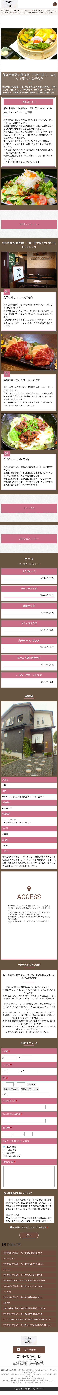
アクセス (6, 1269)
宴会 (49, 863)
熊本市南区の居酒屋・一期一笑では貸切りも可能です (22, 1275)
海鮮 (25, 606)
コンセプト (7, 1292)
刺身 (43, 132)
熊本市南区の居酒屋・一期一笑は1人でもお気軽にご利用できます (27, 1325)
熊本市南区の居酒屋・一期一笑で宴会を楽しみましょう (23, 1264)
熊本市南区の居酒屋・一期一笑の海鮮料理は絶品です (22, 1314)
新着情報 (6, 1303)
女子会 (35, 78)
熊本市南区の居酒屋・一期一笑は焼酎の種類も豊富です (23, 1297)
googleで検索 (11, 1150)
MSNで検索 (10, 1153)
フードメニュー (9, 1258)
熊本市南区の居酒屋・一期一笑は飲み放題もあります (22, 1253)
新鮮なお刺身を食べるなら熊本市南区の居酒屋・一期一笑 (24, 1308)
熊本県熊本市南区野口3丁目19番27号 (29, 1364)
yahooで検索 (11, 1147)
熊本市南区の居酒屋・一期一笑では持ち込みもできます (23, 1286)
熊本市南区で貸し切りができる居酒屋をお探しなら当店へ (24, 1281)
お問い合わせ (30, 1349)
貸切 (45, 996)
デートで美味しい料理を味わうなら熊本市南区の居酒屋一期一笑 (26, 1319)
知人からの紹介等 (13, 1156)
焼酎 (8, 1015)
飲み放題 (25, 1021)
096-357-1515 (29, 1356)
